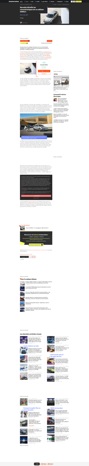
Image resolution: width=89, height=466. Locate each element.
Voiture (59, 4)
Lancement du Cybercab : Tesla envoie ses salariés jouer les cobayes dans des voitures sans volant (35, 359)
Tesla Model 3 (47, 54)
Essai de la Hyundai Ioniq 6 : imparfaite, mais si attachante (37, 303)
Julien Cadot (25, 22)
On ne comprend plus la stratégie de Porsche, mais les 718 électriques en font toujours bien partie (62, 438)
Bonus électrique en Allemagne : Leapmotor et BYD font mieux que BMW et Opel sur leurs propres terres (61, 369)
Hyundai (22, 259)
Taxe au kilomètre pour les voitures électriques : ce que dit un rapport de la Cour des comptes (62, 100)
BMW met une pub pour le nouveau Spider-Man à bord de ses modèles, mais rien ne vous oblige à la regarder (62, 429)
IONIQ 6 (30, 51)
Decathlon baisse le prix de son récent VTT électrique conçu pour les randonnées (35, 401)
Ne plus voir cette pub (24, 38)
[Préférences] (74, 1)
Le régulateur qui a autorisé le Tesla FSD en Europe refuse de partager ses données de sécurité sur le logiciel (34, 440)
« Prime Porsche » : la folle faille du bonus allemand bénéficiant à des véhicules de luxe (62, 378)
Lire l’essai (44, 66)
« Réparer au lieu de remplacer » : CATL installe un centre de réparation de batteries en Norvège (34, 367)
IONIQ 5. (46, 59)
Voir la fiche (31, 425)
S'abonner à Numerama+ (35, 244)
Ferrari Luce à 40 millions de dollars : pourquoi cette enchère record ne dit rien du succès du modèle (34, 376)
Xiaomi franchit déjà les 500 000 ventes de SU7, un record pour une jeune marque (62, 339)
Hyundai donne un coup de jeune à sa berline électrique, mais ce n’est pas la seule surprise (36, 298)
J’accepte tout (36, 195)
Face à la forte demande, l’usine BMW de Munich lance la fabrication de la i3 (62, 412)
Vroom (55, 4)
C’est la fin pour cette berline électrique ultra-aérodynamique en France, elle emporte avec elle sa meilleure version (38, 309)
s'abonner (79, 1)
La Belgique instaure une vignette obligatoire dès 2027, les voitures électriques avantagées (61, 121)
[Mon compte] (72, 1)
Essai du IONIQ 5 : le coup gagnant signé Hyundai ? (37, 227)
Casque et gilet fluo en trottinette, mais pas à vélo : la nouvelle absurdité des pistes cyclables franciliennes (34, 414)
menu (21, 1)
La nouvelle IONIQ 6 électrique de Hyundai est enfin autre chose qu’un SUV (38, 287)
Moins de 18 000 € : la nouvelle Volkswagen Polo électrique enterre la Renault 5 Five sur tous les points (61, 116)
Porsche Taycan (23, 55)
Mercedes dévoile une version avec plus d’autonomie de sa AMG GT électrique (62, 421)
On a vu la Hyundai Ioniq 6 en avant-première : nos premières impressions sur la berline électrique (37, 293)
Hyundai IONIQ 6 (44, 64)
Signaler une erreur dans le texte (26, 254)
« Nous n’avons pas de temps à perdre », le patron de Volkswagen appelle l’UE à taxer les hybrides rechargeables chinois (61, 110)
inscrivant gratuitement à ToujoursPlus (38, 250)
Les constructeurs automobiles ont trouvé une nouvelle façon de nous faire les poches (62, 348)
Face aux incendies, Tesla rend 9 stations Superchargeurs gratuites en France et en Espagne (61, 105)
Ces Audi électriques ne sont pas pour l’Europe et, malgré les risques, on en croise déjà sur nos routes (34, 339)
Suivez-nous (49, 40)
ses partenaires (24, 190)
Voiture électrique (65, 4)
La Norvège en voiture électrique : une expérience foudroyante (35, 431)
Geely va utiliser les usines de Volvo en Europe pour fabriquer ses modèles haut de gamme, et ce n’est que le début (35, 350)
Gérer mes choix (36, 197)
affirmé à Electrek (32, 201)
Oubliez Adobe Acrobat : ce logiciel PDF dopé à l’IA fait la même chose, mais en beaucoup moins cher (38, 282)
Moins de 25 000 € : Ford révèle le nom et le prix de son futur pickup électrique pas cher (62, 402)
